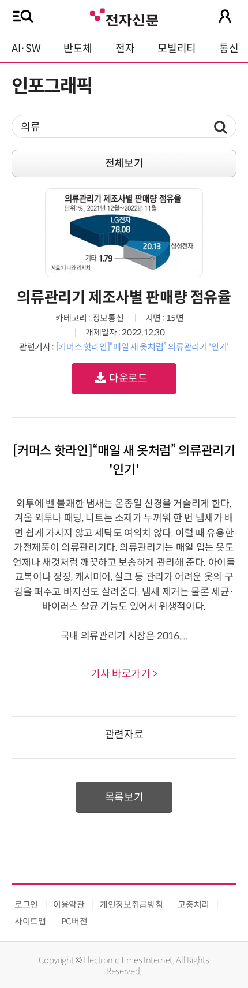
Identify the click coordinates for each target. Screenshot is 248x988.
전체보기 (124, 163)
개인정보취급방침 (131, 904)
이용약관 (69, 904)
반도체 (77, 48)
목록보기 (124, 797)
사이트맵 (30, 921)
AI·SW (26, 48)
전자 (124, 48)
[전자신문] (124, 16)
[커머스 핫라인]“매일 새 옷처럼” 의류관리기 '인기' (142, 346)
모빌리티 (176, 48)
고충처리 (193, 904)
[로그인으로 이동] (224, 16)
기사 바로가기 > (124, 674)
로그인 (26, 904)
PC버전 (74, 921)
